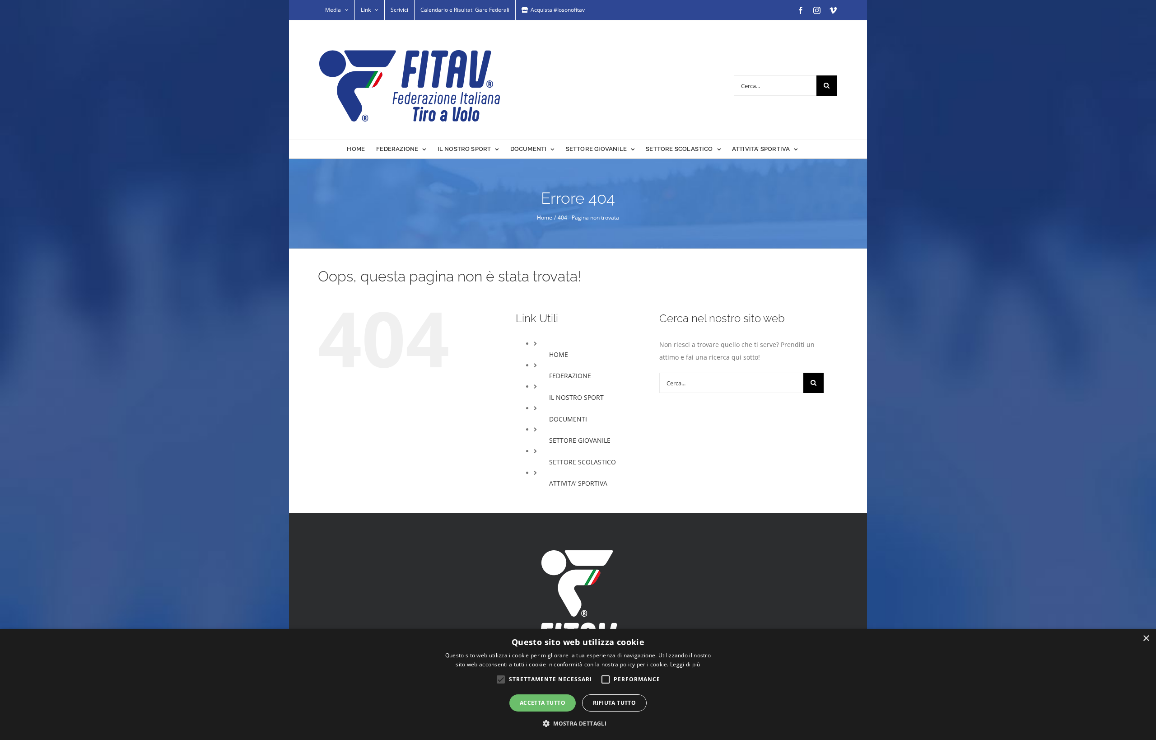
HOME (558, 354)
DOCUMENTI (568, 419)
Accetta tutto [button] (542, 703)
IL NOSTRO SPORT (576, 397)
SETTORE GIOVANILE (580, 440)
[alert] (578, 684)
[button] (578, 723)
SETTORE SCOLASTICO (582, 462)
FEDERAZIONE (570, 375)
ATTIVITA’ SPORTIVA (578, 483)
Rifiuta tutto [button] (614, 703)
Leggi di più (685, 664)
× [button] (1145, 638)
